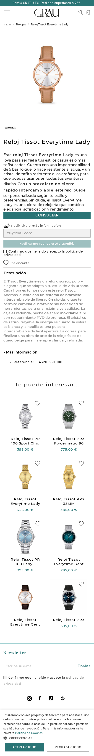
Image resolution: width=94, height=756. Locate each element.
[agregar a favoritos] (37, 403)
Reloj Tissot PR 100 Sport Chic (25, 441)
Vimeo (51, 698)
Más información (21, 352)
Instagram (29, 698)
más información (46, 225)
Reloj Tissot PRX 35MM (69, 501)
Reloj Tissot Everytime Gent (69, 561)
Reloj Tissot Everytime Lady (25, 501)
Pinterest (63, 698)
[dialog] (47, 732)
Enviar (84, 666)
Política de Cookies (28, 733)
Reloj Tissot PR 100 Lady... (25, 561)
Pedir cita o (21, 225)
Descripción (15, 273)
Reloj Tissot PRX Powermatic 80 (69, 441)
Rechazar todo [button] (68, 747)
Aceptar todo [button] (25, 747)
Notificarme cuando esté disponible (47, 243)
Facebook (40, 698)
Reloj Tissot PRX (69, 620)
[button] (47, 738)
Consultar (47, 215)
